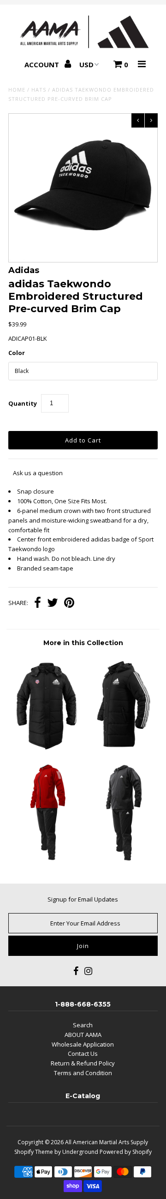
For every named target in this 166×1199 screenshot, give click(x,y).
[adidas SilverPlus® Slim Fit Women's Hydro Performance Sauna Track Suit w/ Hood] (45, 860)
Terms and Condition (83, 1073)
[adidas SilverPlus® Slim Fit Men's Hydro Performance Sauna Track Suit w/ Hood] (120, 860)
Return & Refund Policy (83, 1063)
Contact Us (83, 1053)
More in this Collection (83, 643)
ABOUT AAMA (83, 1034)
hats (38, 89)
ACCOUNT (42, 64)
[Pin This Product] (69, 604)
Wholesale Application (83, 1044)
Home (16, 89)
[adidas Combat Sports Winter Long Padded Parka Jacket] (120, 749)
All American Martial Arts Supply (106, 1142)
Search (83, 1025)
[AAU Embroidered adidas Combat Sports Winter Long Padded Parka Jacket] (45, 749)
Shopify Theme (33, 1152)
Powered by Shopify (126, 1152)
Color (16, 353)
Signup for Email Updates (82, 899)
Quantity (22, 403)
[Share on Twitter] (52, 604)
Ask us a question (38, 473)
